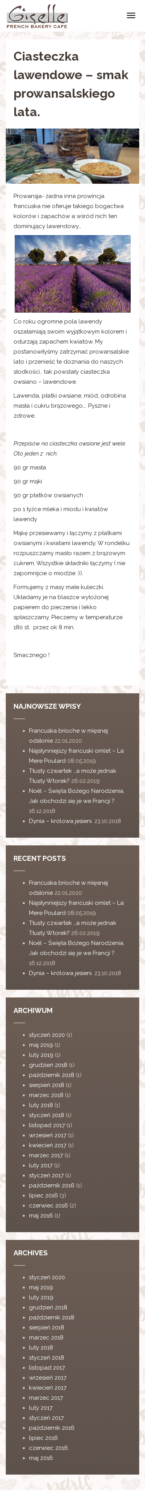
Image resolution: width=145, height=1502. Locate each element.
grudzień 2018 (48, 1065)
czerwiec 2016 (48, 1205)
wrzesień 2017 (48, 1135)
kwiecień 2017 (48, 1145)
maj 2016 (41, 1215)
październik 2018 (51, 1075)
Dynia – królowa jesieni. (61, 821)
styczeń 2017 (46, 1175)
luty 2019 (41, 1055)
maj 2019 (41, 1044)
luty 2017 (41, 1165)
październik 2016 (52, 1185)
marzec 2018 (46, 1095)
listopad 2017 (47, 1125)
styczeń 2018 (46, 1115)
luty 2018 (41, 1105)
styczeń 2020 (47, 1034)
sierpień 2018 (46, 1085)
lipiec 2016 (43, 1195)
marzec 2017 (46, 1155)
